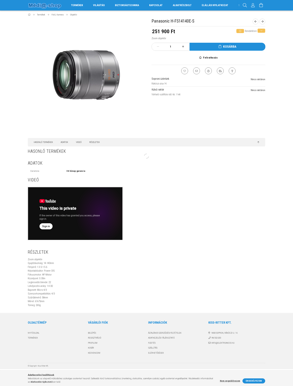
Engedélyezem (254, 381)
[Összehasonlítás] (220, 70)
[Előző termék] (255, 21)
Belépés (92, 333)
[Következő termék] (262, 21)
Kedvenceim (94, 353)
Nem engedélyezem (230, 381)
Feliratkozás (210, 57)
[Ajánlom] (196, 70)
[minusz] (158, 46)
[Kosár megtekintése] (261, 5)
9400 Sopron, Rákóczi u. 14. (224, 333)
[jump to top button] (258, 142)
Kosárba (230, 46)
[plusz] (183, 46)
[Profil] (253, 5)
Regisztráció (94, 337)
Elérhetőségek (156, 353)
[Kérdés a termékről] (232, 70)
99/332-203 (216, 337)
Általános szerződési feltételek (164, 333)
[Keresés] (245, 5)
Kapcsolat (156, 5)
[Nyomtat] (208, 70)
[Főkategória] (29, 14)
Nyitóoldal (33, 333)
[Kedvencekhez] (184, 70)
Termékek (33, 337)
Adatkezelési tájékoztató (161, 337)
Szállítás (152, 348)
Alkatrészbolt (182, 5)
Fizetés (151, 343)
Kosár (91, 348)
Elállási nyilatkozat (215, 5)
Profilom (92, 343)
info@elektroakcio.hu (223, 343)
